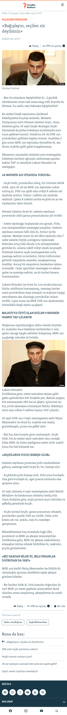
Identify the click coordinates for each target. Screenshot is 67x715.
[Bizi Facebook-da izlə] (10, 711)
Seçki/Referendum (14, 19)
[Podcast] (43, 692)
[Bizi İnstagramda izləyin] (26, 711)
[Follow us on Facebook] (5, 692)
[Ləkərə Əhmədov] (33, 386)
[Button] (34, 46)
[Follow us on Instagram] (12, 692)
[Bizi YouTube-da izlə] (41, 711)
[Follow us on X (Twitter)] (20, 692)
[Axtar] (57, 711)
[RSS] (35, 692)
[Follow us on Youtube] (28, 692)
